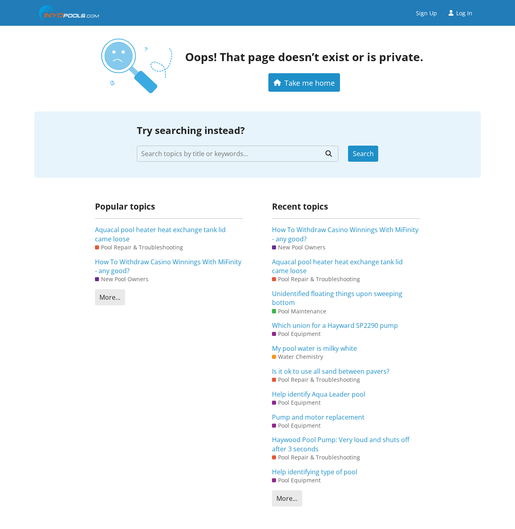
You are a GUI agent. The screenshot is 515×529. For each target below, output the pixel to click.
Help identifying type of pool (314, 471)
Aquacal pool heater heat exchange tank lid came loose (160, 234)
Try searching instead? (191, 130)
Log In (464, 13)
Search (363, 153)
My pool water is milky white (314, 348)
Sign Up (426, 13)
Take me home (309, 83)
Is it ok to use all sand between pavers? (330, 371)
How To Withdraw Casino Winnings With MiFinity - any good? (168, 266)
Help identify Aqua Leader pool (318, 394)
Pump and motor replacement (318, 417)
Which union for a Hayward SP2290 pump (335, 325)
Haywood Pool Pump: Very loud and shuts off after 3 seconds (340, 444)
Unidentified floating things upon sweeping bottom (337, 298)
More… (109, 297)
